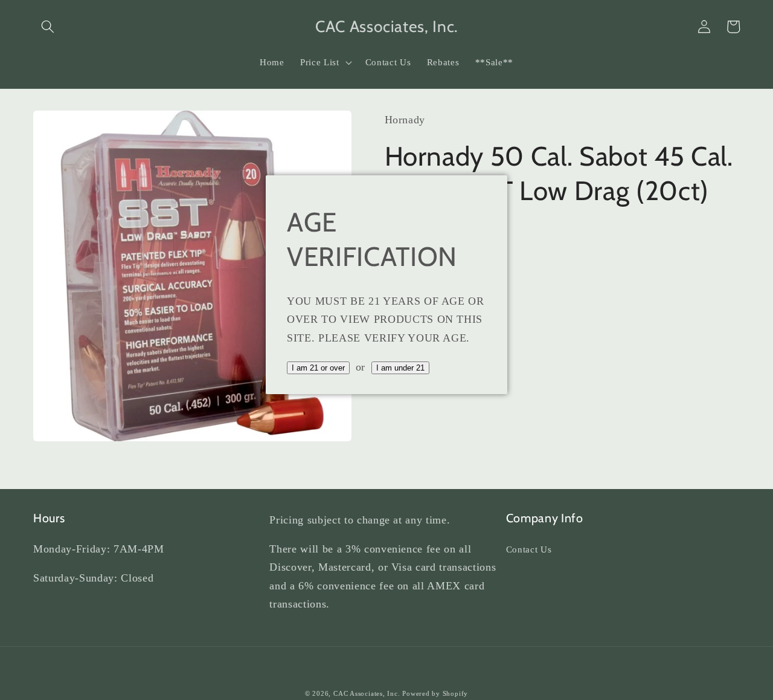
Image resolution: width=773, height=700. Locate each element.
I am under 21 (400, 367)
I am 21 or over (318, 367)
